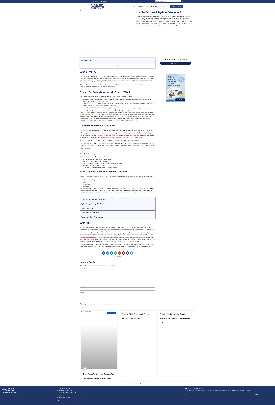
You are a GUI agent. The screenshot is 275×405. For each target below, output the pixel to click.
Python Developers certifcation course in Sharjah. (131, 188)
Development (175, 63)
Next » (142, 384)
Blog (4, 392)
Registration (8, 392)
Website (82, 298)
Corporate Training (152, 6)
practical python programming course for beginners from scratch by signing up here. (121, 137)
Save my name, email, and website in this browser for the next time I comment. (102, 304)
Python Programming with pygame (93, 204)
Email (82, 292)
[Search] (182, 1)
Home (126, 6)
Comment (83, 268)
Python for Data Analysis (90, 213)
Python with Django (88, 208)
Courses (141, 6)
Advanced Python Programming (92, 217)
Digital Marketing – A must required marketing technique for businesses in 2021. (175, 318)
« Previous (134, 384)
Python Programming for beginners (93, 199)
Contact (163, 6)
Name (82, 286)
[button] (153, 60)
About (133, 6)
